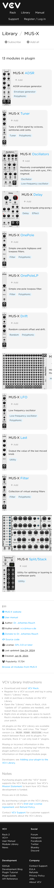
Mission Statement (12, 786)
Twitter (35, 844)
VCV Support (19, 812)
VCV (4, 829)
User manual (11, 617)
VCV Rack (33, 688)
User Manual (8, 841)
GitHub (6, 866)
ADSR (29, 73)
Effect (35, 213)
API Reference (10, 879)
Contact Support (38, 866)
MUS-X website (12, 612)
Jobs (31, 879)
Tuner (25, 113)
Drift (24, 316)
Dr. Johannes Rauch (24, 623)
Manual (39, 12)
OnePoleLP (29, 275)
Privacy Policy (37, 875)
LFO (23, 397)
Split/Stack (38, 559)
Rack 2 (6, 834)
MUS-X (31, 33)
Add (19, 80)
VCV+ (5, 837)
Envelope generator (24, 91)
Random (14, 335)
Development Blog (12, 869)
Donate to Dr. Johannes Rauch (21, 634)
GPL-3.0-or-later (24, 645)
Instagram (36, 837)
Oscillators (40, 154)
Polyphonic (20, 96)
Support (13, 18)
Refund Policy (27, 807)
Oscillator (26, 179)
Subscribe (14, 42)
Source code (12, 639)
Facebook (36, 841)
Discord (35, 850)
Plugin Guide (9, 875)
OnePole (27, 235)
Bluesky (35, 847)
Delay (37, 194)
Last (23, 437)
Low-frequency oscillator (34, 183)
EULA (32, 869)
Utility (13, 459)
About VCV (35, 882)
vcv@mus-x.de (28, 628)
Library (25, 12)
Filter (12, 257)
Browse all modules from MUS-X (19, 667)
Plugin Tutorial (10, 872)
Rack (13, 12)
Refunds (33, 872)
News (5, 847)
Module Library (10, 844)
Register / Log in (35, 18)
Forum (34, 834)
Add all (34, 42)
